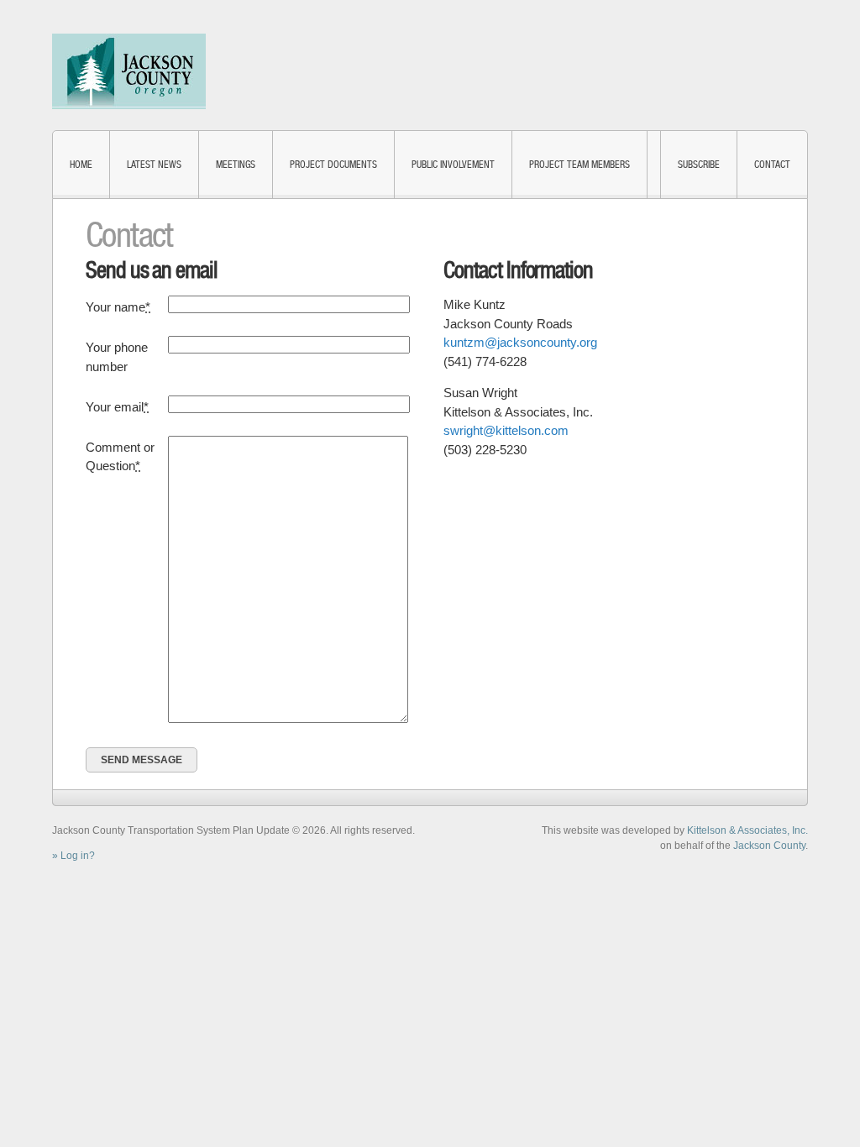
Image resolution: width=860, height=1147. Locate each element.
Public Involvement (453, 164)
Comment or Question (120, 457)
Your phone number (117, 357)
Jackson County (769, 845)
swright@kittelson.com (506, 430)
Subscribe (699, 164)
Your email (117, 407)
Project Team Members (579, 164)
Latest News (154, 164)
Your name (118, 307)
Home (81, 164)
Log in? (77, 856)
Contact (772, 164)
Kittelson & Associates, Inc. (747, 830)
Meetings (235, 164)
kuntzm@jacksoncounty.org (520, 342)
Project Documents (333, 164)
